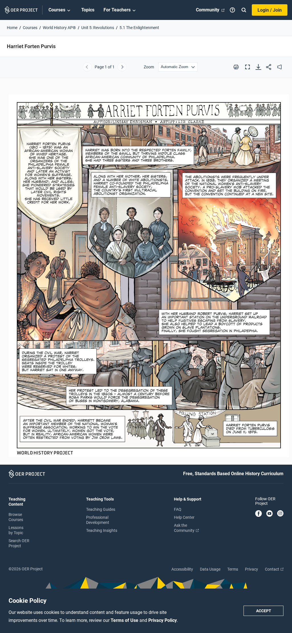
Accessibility (182, 569)
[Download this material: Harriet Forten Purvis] (258, 67)
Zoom (149, 67)
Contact (272, 569)
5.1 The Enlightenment (139, 27)
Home (12, 27)
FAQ (177, 509)
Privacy (251, 569)
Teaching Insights (101, 530)
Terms (232, 569)
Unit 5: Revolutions (97, 27)
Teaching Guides (100, 509)
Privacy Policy (162, 620)
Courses (56, 10)
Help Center (184, 517)
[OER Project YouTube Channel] (269, 514)
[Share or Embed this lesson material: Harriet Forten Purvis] (268, 67)
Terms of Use (125, 620)
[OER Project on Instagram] (280, 514)
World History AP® (59, 27)
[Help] (232, 10)
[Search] (243, 10)
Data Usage (210, 569)
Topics (87, 10)
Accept (263, 611)
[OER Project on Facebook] (258, 514)
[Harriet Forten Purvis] (146, 273)
